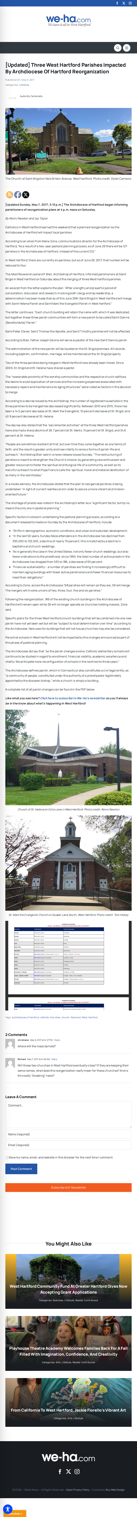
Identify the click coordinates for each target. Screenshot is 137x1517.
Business (58, 1300)
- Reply (56, 1040)
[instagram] (130, 3)
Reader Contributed (86, 1300)
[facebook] (117, 3)
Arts (58, 1362)
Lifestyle (24, 84)
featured (76, 1017)
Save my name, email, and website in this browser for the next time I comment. (61, 1157)
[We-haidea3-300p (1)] (68, 16)
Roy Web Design (115, 1489)
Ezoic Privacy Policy (78, 1489)
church (65, 1017)
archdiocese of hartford (25, 1017)
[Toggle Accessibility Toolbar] (8, 1509)
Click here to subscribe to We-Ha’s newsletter (72, 698)
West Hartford (90, 1017)
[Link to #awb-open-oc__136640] (126, 48)
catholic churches (50, 1017)
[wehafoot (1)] (68, 1453)
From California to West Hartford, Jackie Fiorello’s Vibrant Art (68, 1410)
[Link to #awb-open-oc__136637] (117, 48)
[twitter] (123, 3)
